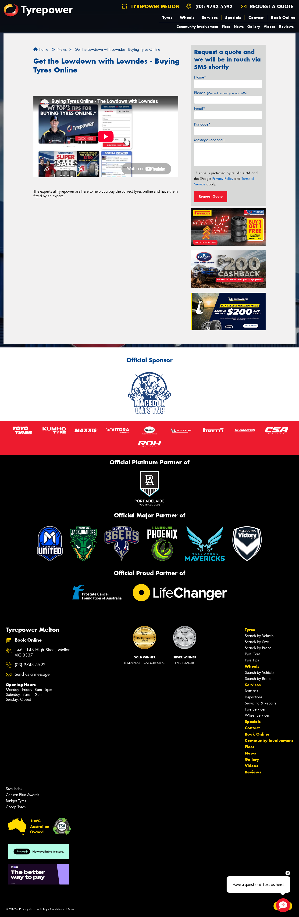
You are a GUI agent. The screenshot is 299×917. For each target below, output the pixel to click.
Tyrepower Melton (154, 6)
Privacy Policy (222, 178)
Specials (233, 17)
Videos (269, 26)
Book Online (283, 17)
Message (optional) (209, 139)
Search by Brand (258, 648)
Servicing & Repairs (260, 703)
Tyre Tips (252, 660)
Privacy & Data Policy (33, 909)
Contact (256, 17)
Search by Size (257, 641)
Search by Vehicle (259, 635)
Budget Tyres (16, 800)
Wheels (187, 17)
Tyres (167, 17)
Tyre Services (255, 709)
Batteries (251, 691)
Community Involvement (197, 26)
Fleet (226, 26)
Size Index (14, 788)
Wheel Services (257, 715)
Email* (199, 108)
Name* (200, 77)
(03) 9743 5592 (214, 6)
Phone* (220, 92)
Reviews (286, 26)
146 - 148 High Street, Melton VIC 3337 (43, 652)
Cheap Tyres (15, 807)
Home (43, 49)
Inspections (253, 697)
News (239, 26)
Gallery (253, 26)
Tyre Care (252, 654)
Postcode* (202, 124)
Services (210, 17)
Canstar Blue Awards (22, 794)
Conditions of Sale (62, 909)
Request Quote (211, 196)
